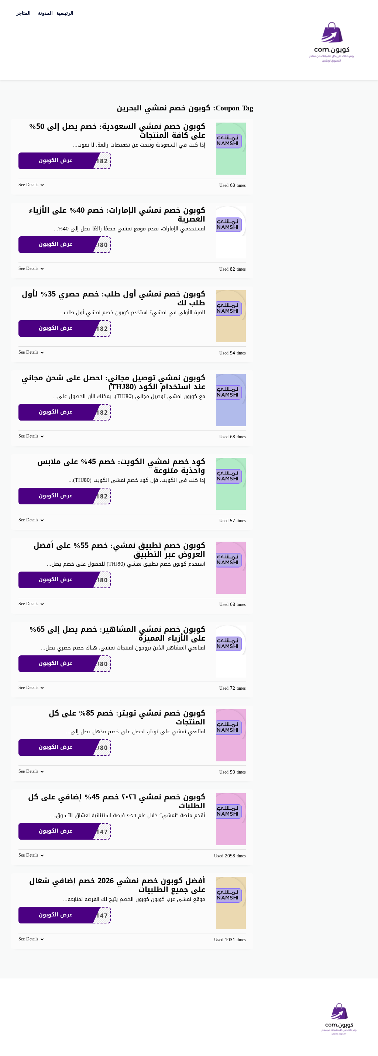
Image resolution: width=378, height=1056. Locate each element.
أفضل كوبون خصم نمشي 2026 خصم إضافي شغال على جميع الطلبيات (117, 885)
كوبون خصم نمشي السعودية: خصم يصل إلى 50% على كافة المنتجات (117, 130)
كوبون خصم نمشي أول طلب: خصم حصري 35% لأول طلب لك (113, 298)
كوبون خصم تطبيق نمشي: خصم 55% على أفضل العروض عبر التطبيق (119, 549)
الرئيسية (64, 13)
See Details (28, 185)
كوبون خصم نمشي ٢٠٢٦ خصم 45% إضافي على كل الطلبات (116, 801)
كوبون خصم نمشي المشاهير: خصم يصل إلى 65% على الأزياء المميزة (117, 633)
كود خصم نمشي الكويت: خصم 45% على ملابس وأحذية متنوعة (121, 466)
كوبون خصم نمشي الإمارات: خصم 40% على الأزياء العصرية (117, 214)
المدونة (45, 13)
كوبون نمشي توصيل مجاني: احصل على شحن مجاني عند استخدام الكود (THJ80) (113, 382)
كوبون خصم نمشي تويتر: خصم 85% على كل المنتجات (127, 717)
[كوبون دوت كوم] (332, 40)
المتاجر (23, 13)
